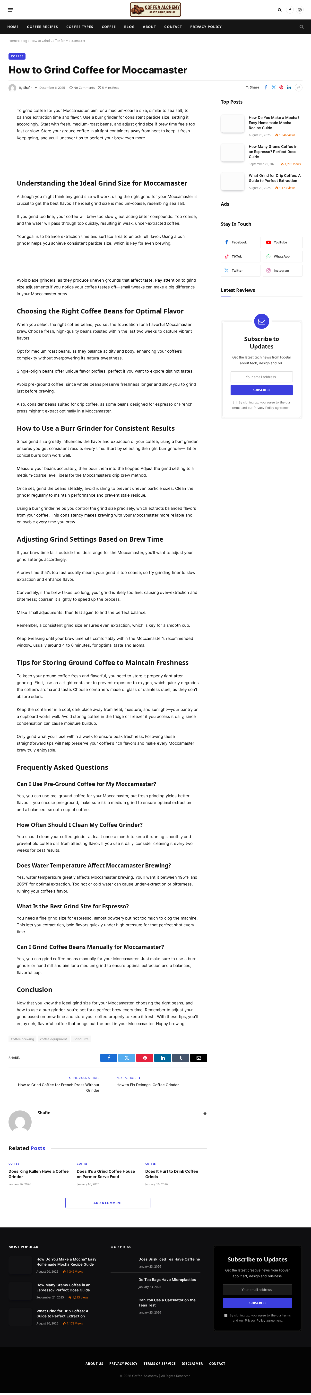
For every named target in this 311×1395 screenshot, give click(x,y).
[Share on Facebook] (265, 87)
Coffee (109, 26)
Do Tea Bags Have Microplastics (167, 1279)
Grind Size (81, 1039)
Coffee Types (79, 26)
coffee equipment (53, 1039)
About (149, 26)
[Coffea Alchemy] (155, 9)
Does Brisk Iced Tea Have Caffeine (169, 1259)
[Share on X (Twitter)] (273, 87)
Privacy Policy (206, 26)
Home (13, 26)
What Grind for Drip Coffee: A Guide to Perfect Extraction (275, 178)
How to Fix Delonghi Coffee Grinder (148, 1084)
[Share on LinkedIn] (289, 87)
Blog (129, 26)
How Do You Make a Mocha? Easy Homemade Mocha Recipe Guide (274, 122)
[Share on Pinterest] (281, 87)
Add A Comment (108, 1203)
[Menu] (10, 9)
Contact (173, 26)
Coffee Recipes (42, 26)
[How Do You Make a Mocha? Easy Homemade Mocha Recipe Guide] (232, 123)
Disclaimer (192, 1363)
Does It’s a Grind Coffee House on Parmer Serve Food (106, 1174)
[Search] (280, 9)
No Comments (84, 87)
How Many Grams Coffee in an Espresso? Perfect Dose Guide (273, 151)
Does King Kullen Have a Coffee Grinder (39, 1174)
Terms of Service (160, 1363)
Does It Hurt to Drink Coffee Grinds (171, 1174)
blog (24, 40)
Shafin (28, 87)
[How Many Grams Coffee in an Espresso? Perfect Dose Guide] (232, 152)
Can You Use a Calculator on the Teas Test (167, 1302)
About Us (94, 1363)
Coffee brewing (22, 1039)
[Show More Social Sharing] (298, 87)
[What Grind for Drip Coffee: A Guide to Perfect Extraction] (232, 181)
